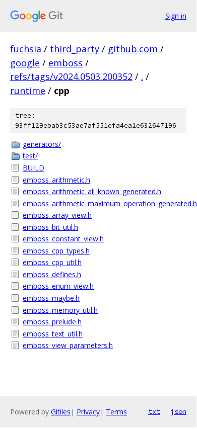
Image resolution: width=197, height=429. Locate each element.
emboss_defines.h (52, 274)
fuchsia (25, 49)
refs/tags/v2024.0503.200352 (71, 76)
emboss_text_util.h (53, 333)
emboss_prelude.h (52, 321)
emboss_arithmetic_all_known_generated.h (92, 191)
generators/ (42, 144)
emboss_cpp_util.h (52, 262)
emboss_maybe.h (51, 298)
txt (154, 411)
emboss (65, 63)
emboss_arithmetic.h (56, 180)
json (178, 411)
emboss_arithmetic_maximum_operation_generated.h (104, 203)
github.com (133, 49)
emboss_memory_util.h (60, 310)
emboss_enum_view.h (58, 286)
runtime (27, 90)
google (25, 63)
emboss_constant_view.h (63, 238)
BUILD (33, 168)
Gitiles (61, 411)
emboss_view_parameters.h (68, 345)
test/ (30, 155)
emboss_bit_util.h (50, 227)
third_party (74, 49)
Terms (116, 411)
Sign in (175, 16)
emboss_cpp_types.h (56, 250)
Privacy (88, 411)
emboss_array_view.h (57, 215)
